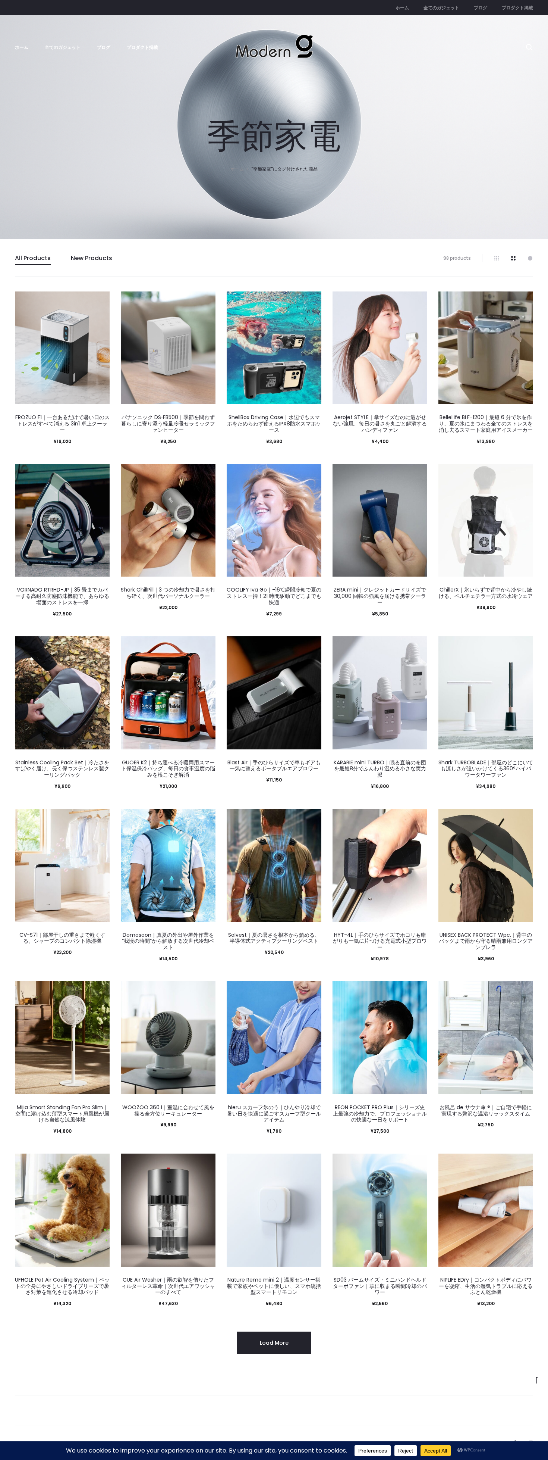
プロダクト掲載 (517, 7)
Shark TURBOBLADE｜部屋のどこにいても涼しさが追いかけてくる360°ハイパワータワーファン (485, 769)
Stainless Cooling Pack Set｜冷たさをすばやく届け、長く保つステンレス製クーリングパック (62, 769)
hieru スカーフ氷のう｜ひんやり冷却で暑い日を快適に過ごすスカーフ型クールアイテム (274, 1114)
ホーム (402, 7)
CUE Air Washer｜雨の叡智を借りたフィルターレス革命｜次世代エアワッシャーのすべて (168, 1286)
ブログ (480, 7)
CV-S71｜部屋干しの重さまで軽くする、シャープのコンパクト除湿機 (62, 938)
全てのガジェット (441, 7)
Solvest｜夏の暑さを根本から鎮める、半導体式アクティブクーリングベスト (274, 938)
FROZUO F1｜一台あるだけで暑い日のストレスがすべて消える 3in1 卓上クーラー (62, 424)
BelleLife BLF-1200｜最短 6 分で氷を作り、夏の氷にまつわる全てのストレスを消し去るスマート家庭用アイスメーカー (486, 424)
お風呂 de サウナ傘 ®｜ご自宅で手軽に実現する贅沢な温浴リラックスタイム (486, 1110)
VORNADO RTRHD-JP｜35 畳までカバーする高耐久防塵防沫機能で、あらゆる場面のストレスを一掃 (62, 596)
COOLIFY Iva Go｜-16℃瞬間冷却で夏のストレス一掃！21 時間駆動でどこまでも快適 (274, 596)
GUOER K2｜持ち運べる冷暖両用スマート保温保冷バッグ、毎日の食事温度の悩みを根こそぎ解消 (168, 769)
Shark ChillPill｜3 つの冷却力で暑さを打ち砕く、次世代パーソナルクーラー (168, 593)
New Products (91, 258)
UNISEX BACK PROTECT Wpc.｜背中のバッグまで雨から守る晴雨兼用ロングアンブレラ (486, 941)
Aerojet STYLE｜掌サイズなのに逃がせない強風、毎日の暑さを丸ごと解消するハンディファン (380, 424)
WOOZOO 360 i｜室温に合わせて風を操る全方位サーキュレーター (168, 1110)
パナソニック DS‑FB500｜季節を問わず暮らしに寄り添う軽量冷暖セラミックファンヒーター (168, 424)
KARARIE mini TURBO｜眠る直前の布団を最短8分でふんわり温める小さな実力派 (380, 769)
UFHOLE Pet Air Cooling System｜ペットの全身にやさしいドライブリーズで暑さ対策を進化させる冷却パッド (62, 1286)
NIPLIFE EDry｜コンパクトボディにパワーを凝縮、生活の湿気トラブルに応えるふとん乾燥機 (486, 1286)
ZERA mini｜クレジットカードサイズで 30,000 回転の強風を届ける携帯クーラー (380, 596)
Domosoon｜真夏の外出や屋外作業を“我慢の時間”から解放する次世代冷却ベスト (168, 941)
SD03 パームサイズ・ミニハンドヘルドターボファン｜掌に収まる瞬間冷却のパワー (380, 1286)
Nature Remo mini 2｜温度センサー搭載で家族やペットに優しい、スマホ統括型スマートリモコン (274, 1286)
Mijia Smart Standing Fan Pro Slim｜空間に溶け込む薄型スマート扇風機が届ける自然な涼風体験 (62, 1114)
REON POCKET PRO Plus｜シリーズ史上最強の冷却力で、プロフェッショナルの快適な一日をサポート (380, 1114)
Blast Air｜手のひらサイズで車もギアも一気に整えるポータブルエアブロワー (274, 766)
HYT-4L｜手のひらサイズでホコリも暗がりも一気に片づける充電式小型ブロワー (380, 941)
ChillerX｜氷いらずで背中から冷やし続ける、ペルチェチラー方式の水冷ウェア (486, 593)
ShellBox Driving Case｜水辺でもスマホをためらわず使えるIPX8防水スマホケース (274, 424)
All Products (33, 258)
